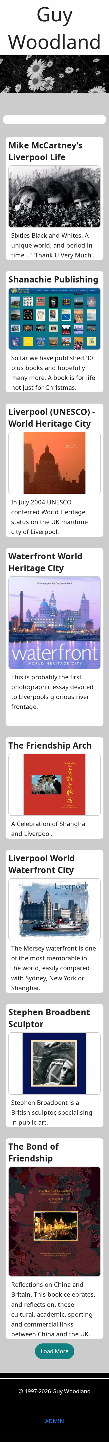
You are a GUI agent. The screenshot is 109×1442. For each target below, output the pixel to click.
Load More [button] (54, 1351)
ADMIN (54, 1421)
